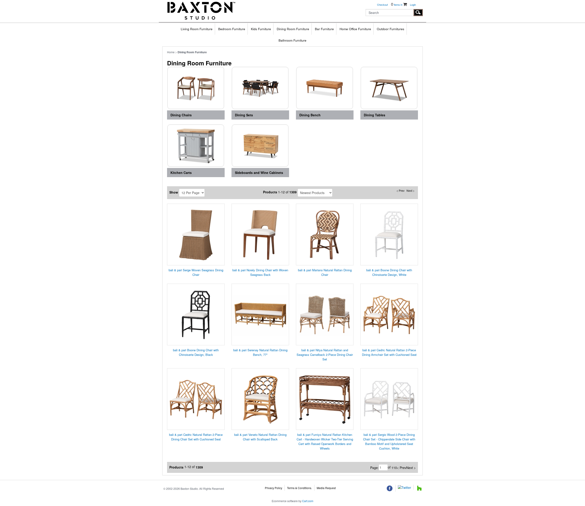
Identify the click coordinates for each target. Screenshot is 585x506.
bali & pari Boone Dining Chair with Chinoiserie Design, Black (196, 352)
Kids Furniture (261, 29)
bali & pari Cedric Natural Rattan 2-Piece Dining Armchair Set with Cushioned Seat (389, 352)
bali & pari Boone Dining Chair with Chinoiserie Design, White (389, 272)
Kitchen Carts (181, 172)
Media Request (326, 488)
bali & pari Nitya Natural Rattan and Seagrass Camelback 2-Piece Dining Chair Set (325, 354)
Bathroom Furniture (292, 40)
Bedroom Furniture (231, 29)
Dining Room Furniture (293, 29)
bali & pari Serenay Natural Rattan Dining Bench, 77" (260, 352)
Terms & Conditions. (299, 488)
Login (413, 4)
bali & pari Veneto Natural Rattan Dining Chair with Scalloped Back (260, 436)
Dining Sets (244, 115)
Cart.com (307, 501)
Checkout (382, 4)
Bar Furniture (324, 29)
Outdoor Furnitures (390, 29)
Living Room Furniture (197, 29)
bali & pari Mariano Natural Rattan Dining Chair (325, 272)
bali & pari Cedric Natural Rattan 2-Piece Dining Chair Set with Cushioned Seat (196, 436)
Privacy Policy (273, 488)
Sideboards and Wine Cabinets (259, 172)
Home (171, 52)
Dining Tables (374, 115)
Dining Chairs (181, 115)
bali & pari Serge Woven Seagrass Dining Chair (196, 272)
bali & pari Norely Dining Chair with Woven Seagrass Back (260, 272)
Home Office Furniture (355, 29)
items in (397, 4)
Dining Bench (310, 115)
